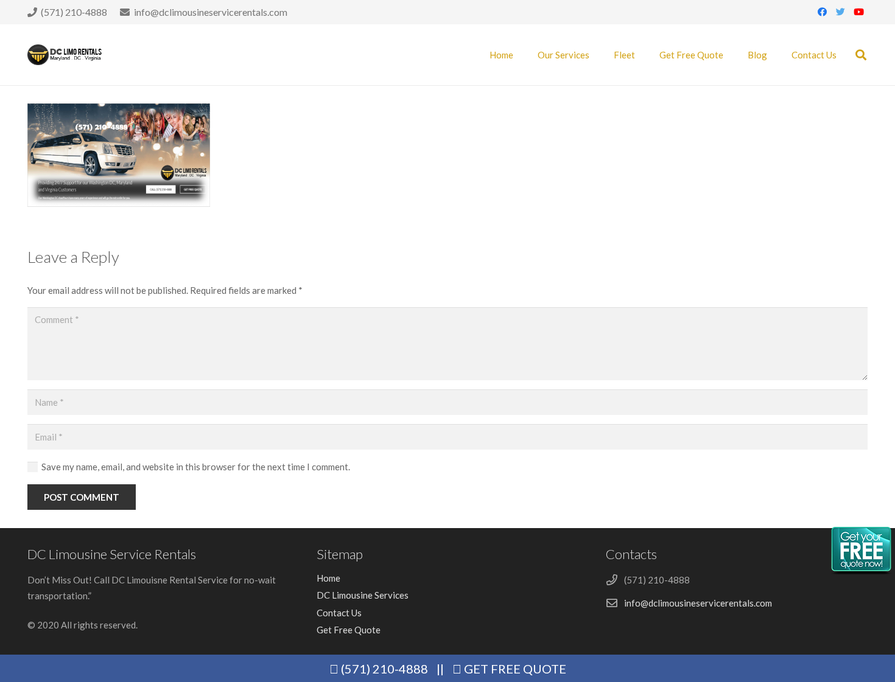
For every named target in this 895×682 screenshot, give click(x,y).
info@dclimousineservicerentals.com (698, 602)
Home (328, 577)
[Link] (65, 55)
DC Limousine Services (363, 595)
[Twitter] (840, 12)
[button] (861, 55)
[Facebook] (822, 12)
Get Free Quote (349, 629)
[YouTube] (858, 12)
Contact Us (339, 612)
